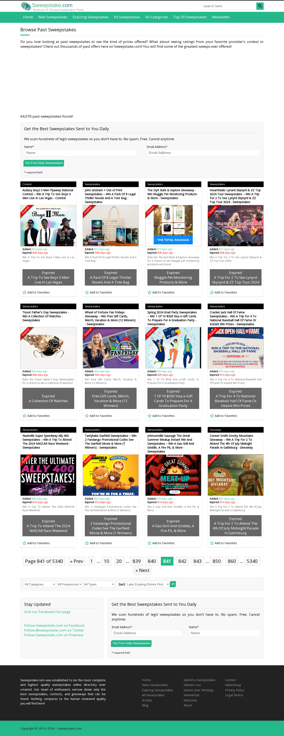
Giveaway (215, 430)
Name (28, 147)
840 (152, 561)
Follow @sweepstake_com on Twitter (54, 630)
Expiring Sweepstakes (91, 17)
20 (119, 561)
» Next (142, 570)
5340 (252, 561)
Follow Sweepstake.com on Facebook (54, 625)
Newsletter (221, 17)
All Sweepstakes (127, 17)
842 (182, 561)
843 (198, 561)
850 (217, 561)
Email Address (156, 147)
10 (106, 561)
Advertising (233, 685)
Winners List (192, 685)
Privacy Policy (234, 690)
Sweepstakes (92, 184)
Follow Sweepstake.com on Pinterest (53, 635)
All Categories (156, 17)
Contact (230, 680)
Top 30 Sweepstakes (190, 17)
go (173, 583)
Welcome (190, 700)
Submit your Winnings (199, 690)
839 (137, 561)
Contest (27, 184)
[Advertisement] (142, 81)
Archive (147, 700)
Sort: (122, 584)
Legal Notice (234, 695)
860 (232, 561)
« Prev (76, 561)
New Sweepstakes (52, 17)
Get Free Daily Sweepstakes (44, 162)
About (188, 705)
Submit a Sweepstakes (200, 680)
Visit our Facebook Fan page (47, 611)
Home (28, 17)
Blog (145, 705)
